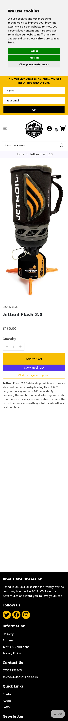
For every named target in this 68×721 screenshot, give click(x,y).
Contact (8, 694)
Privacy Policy (12, 653)
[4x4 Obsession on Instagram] (26, 615)
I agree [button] (34, 50)
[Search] (61, 145)
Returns (8, 640)
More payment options (36, 375)
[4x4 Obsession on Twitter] (7, 615)
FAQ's (6, 707)
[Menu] (5, 128)
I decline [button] (34, 57)
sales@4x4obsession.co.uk (20, 677)
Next (62, 231)
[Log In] (49, 128)
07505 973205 (12, 670)
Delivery (8, 634)
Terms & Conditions (16, 647)
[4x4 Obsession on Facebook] (16, 615)
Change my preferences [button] (34, 64)
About (7, 700)
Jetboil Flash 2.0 (41, 154)
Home (20, 154)
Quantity (9, 339)
